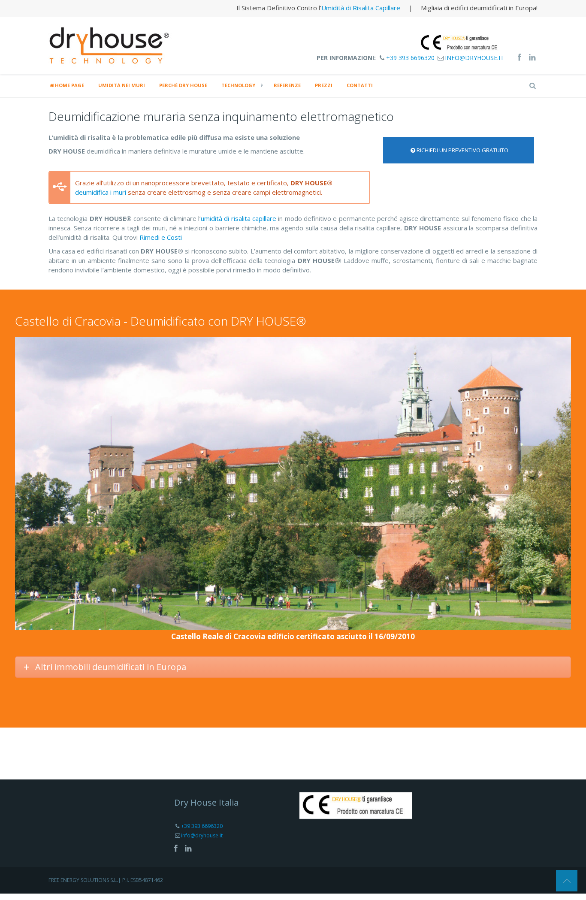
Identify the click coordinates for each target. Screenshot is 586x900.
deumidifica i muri (100, 192)
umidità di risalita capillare (238, 218)
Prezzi (323, 85)
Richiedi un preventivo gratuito (462, 150)
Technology (238, 85)
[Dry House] (110, 44)
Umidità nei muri (121, 85)
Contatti (360, 85)
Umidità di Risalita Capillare (360, 7)
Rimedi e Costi (160, 237)
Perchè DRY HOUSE (183, 85)
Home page (69, 85)
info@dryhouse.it (474, 58)
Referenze (287, 85)
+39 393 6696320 (410, 58)
